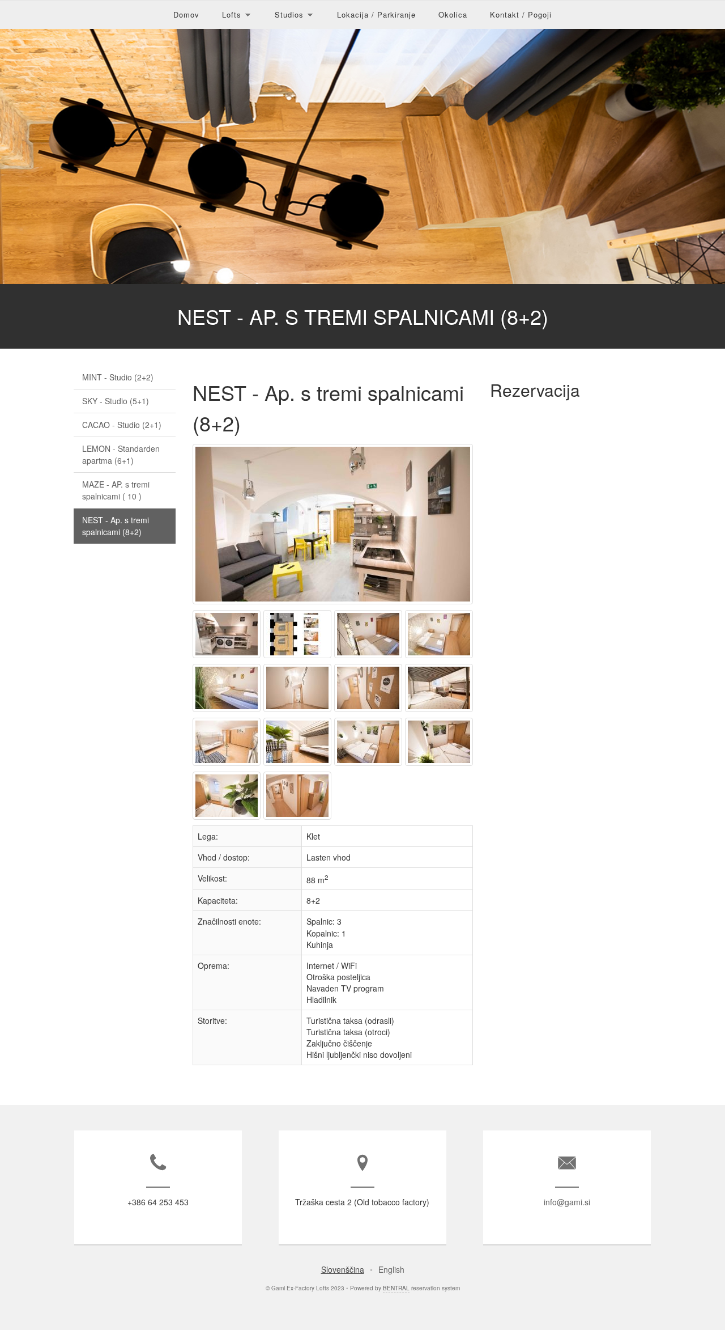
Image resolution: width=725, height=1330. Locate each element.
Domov (186, 14)
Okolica (452, 14)
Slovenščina (342, 1269)
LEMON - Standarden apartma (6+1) (121, 454)
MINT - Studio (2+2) (117, 377)
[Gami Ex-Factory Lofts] (334, 603)
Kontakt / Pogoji (521, 14)
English (391, 1269)
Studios (289, 14)
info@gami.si (567, 1202)
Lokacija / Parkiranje (376, 14)
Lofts (231, 14)
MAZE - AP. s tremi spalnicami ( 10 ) (116, 490)
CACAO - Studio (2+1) (121, 424)
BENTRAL (396, 1288)
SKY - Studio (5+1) (115, 400)
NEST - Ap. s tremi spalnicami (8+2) (115, 525)
